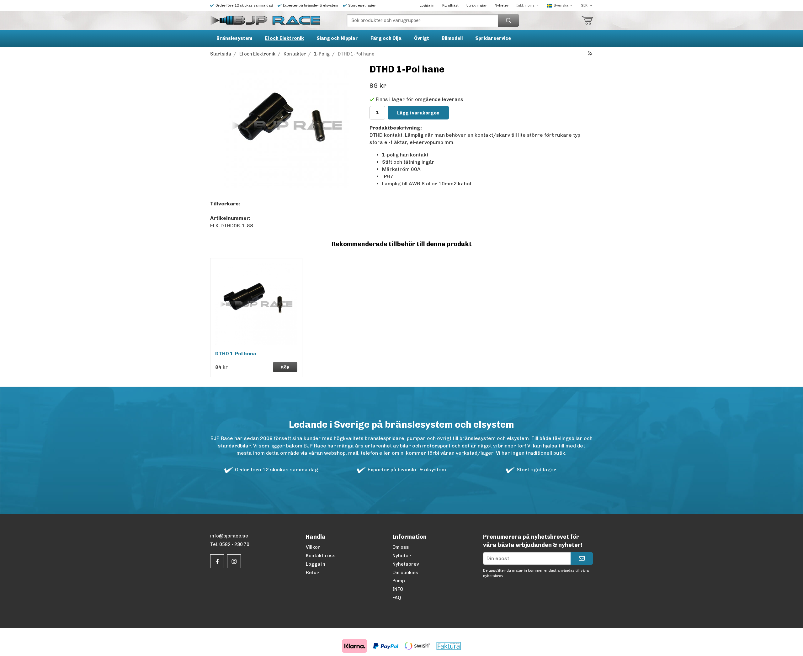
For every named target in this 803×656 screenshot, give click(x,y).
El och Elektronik (284, 38)
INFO (397, 589)
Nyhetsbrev (405, 564)
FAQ (396, 597)
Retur (312, 572)
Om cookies (405, 572)
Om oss (400, 547)
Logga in (427, 5)
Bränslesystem (234, 38)
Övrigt (421, 38)
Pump (398, 581)
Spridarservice (493, 38)
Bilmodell (452, 38)
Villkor (313, 547)
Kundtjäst (450, 5)
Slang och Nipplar (337, 38)
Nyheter (501, 5)
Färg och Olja (386, 38)
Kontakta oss (321, 555)
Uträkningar (476, 5)
